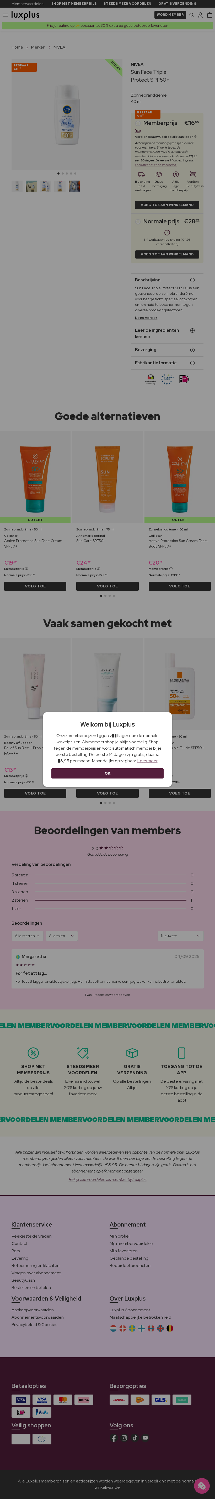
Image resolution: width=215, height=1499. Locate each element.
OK (108, 773)
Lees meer (147, 761)
